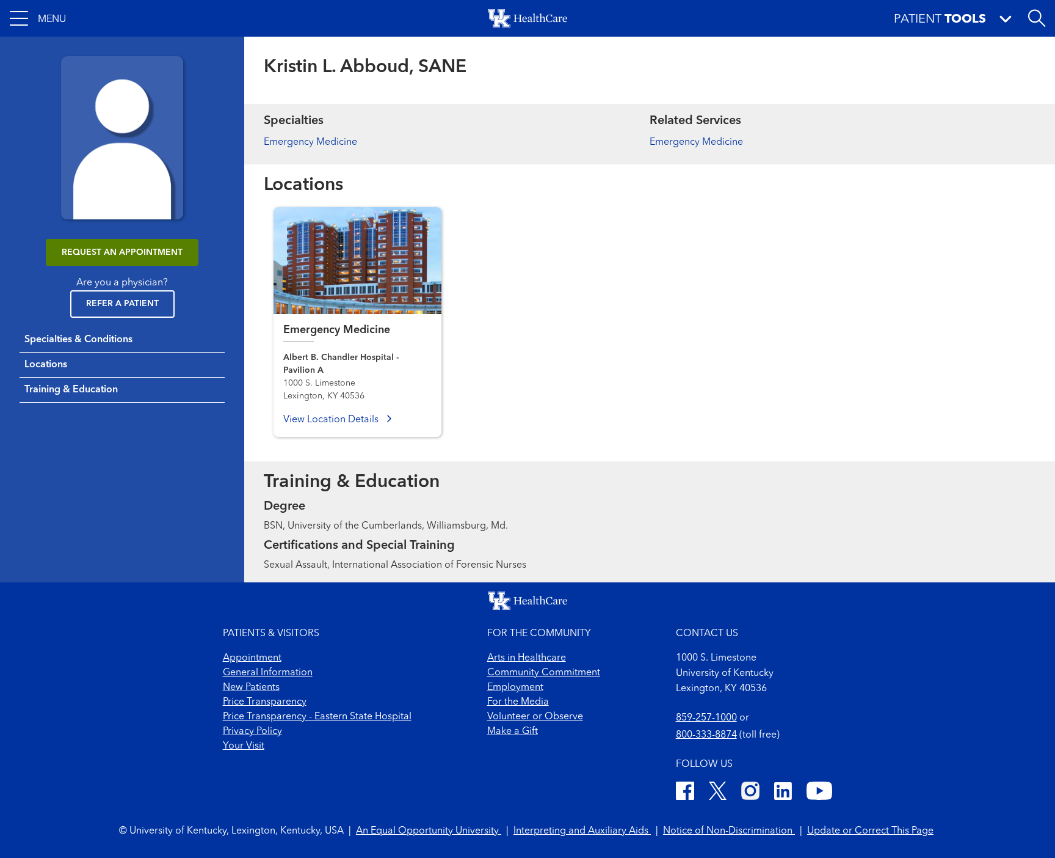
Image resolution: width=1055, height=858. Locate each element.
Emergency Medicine (310, 142)
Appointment (252, 658)
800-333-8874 (706, 735)
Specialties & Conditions (78, 340)
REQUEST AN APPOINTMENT (122, 252)
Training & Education (71, 390)
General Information (268, 673)
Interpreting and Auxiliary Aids (582, 831)
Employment (515, 687)
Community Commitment (543, 673)
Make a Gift (512, 731)
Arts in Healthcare (526, 658)
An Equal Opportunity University (428, 831)
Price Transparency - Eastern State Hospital (317, 717)
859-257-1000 (706, 718)
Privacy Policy (252, 731)
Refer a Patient (122, 303)
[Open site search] (1036, 18)
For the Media (518, 702)
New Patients (251, 687)
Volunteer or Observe (535, 717)
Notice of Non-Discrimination (729, 831)
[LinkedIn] (783, 793)
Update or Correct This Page (870, 831)
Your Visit (243, 746)
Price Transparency (264, 702)
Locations (45, 365)
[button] (38, 18)
